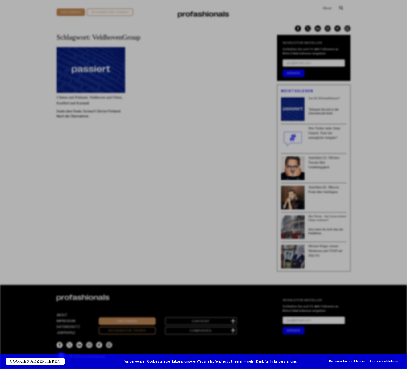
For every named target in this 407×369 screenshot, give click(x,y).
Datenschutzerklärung (347, 361)
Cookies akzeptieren (35, 361)
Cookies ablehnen (384, 361)
